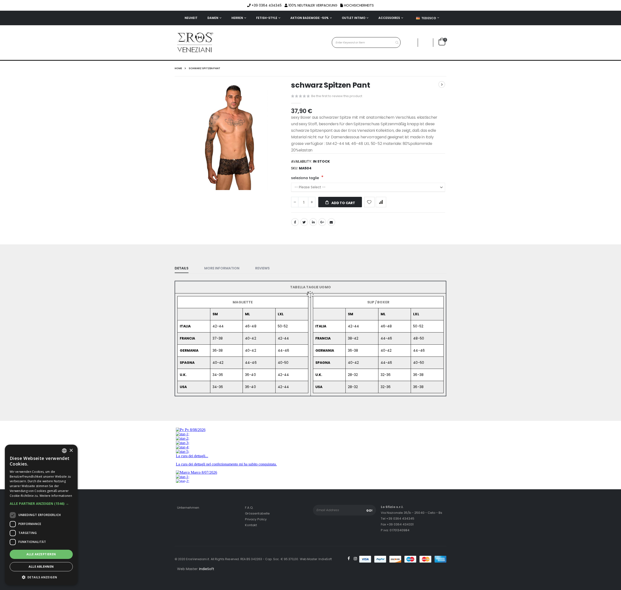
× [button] (71, 450)
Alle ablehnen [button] (41, 567)
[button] (41, 504)
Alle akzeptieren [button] (41, 554)
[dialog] (41, 515)
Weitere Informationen (56, 496)
